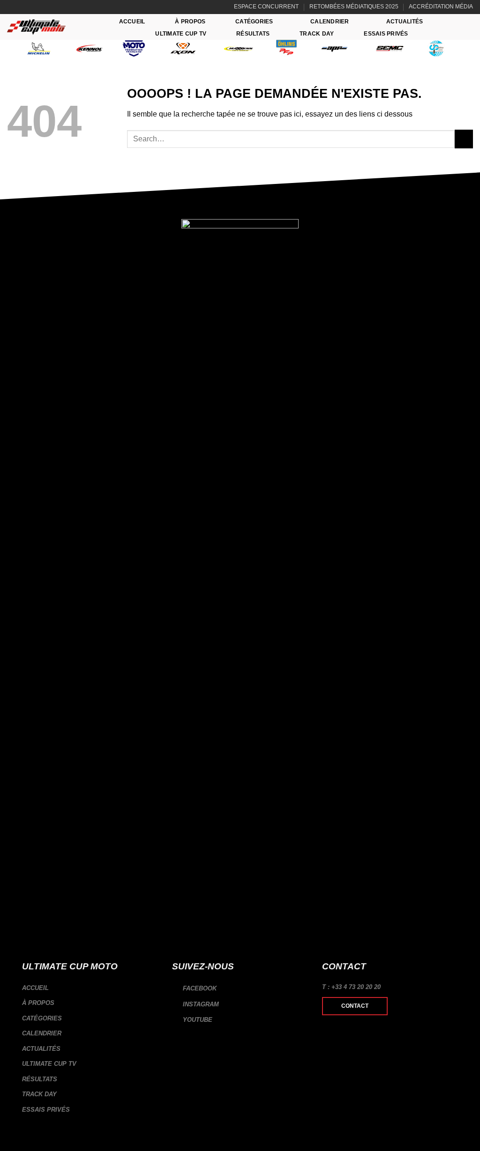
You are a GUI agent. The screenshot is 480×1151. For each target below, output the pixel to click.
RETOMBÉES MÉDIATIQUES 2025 (353, 6)
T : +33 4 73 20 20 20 (351, 986)
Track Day (317, 33)
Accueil (132, 21)
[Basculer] (154, 1018)
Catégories (254, 21)
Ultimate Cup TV (180, 33)
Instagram (200, 1004)
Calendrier (329, 21)
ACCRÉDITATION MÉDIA (441, 6)
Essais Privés (386, 33)
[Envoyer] (464, 139)
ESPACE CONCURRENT (266, 6)
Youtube (196, 1019)
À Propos (190, 21)
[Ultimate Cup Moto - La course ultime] (36, 27)
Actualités (404, 21)
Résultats (253, 33)
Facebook (199, 988)
